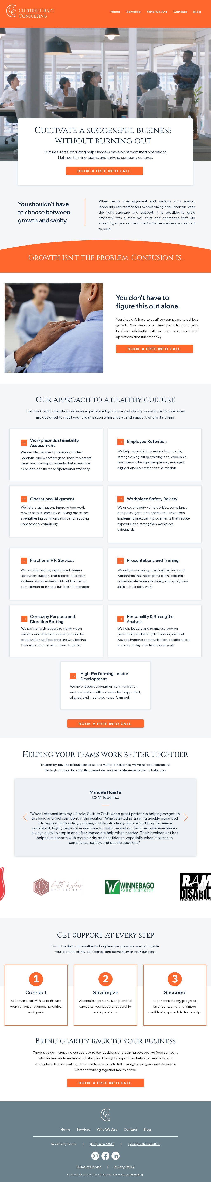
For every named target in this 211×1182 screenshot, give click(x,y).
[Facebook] (105, 1156)
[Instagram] (95, 1156)
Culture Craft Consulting (37, 13)
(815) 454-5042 (102, 1144)
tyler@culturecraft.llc (144, 1144)
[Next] (24, 499)
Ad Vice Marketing (132, 1174)
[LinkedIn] (115, 1156)
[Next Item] (202, 887)
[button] (133, 11)
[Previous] (25, 817)
